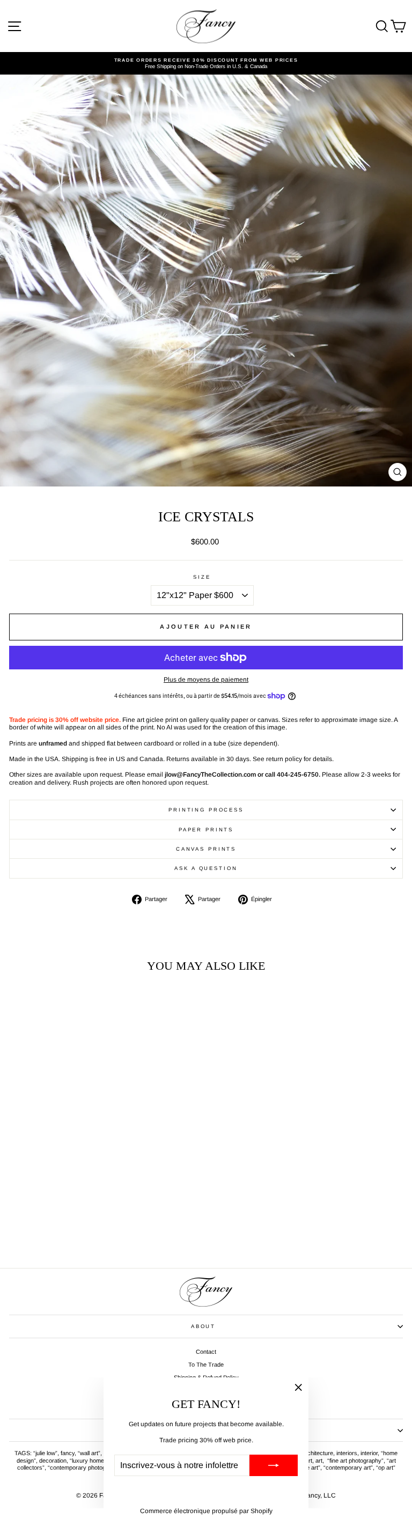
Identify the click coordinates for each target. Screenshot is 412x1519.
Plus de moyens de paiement (206, 679)
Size (201, 577)
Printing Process (206, 810)
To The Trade (206, 1364)
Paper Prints (206, 829)
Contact (206, 1351)
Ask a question (205, 868)
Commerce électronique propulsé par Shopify (206, 1511)
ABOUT (203, 1326)
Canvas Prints (206, 849)
